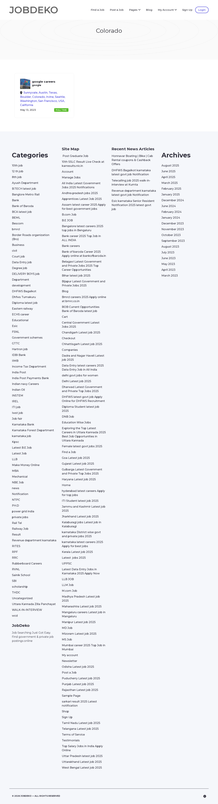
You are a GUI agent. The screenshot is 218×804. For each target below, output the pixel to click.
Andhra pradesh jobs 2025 (80, 193)
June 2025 (168, 171)
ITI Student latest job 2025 (80, 500)
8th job (17, 177)
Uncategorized (22, 598)
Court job (18, 256)
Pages (133, 9)
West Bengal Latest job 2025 (82, 767)
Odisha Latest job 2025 (78, 666)
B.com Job (69, 214)
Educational (20, 320)
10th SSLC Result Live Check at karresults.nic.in (83, 163)
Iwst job (17, 413)
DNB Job (68, 416)
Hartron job (20, 349)
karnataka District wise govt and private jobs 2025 (81, 534)
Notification (20, 494)
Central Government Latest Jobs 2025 (80, 324)
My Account (166, 9)
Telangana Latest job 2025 (80, 728)
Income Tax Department (29, 366)
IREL (15, 401)
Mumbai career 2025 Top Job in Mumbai (83, 647)
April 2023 (168, 269)
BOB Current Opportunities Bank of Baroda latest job (80, 309)
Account (67, 171)
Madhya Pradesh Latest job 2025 (81, 598)
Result (16, 534)
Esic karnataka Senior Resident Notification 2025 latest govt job (133, 205)
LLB (14, 459)
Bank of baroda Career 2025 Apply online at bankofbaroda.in (84, 253)
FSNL (15, 331)
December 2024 (172, 200)
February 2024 (171, 211)
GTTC (16, 343)
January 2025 (170, 194)
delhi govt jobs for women (80, 375)
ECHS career (20, 314)
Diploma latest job (25, 302)
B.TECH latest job (24, 188)
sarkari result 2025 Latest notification (79, 703)
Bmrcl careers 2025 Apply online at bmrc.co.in (84, 299)
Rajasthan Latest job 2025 (80, 690)
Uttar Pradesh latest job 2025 (82, 756)
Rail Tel (17, 523)
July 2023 (167, 252)
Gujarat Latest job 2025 (78, 463)
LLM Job (68, 585)
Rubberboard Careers (27, 563)
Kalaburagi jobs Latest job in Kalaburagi (81, 524)
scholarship (20, 586)
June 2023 (168, 258)
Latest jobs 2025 (74, 557)
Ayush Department (25, 183)
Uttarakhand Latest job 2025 (82, 761)
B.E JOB (67, 220)
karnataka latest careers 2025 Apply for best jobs (82, 544)
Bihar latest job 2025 (76, 275)
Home (66, 485)
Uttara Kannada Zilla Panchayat (34, 604)
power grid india (23, 511)
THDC (16, 592)
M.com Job (69, 590)
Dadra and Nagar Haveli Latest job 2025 (83, 357)
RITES (16, 546)
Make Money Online (26, 465)
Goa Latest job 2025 (76, 458)
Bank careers (71, 246)
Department (20, 279)
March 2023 (169, 275)
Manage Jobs (71, 177)
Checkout (68, 338)
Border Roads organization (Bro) (30, 237)
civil (14, 250)
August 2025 (170, 165)
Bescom (18, 223)
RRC (15, 557)
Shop (65, 711)
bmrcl (16, 229)
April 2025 (168, 177)
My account (70, 655)
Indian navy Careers (25, 384)
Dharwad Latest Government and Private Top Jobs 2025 (82, 389)
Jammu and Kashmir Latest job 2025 (83, 508)
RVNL (16, 569)
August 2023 (170, 246)
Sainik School (21, 575)
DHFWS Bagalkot (24, 291)
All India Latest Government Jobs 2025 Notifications (81, 185)
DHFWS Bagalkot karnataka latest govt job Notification (131, 172)
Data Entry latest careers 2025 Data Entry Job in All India (83, 367)
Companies (70, 349)
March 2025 (169, 183)
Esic (15, 326)
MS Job (67, 639)
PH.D (15, 505)
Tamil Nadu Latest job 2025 (81, 723)
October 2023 (171, 235)
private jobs (20, 517)
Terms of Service (73, 734)
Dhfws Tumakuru (24, 297)
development (21, 285)
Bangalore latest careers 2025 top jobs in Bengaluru (82, 228)
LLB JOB (68, 579)
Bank (15, 200)
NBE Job (18, 482)
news (15, 488)
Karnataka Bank (23, 424)
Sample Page (71, 695)
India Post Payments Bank (30, 378)
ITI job (16, 407)
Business (18, 245)
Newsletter (69, 661)
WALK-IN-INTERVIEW (27, 609)
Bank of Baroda (23, 206)
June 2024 (168, 206)
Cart (65, 316)
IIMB (15, 360)
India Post (19, 372)
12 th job (17, 171)
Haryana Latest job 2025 (79, 479)
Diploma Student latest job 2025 (80, 408)
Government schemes (27, 337)
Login (202, 9)
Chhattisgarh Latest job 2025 (82, 344)
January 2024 (170, 217)
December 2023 (172, 223)
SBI (14, 581)
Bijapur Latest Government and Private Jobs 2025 (83, 283)
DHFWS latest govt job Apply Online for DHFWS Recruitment (83, 399)
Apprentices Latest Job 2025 (82, 199)
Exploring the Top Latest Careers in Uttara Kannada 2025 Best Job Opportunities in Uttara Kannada (84, 434)
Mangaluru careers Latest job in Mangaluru (83, 614)
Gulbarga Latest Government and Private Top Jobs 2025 (82, 471)
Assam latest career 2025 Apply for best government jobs (84, 206)
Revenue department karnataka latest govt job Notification (134, 192)
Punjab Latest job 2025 (78, 684)
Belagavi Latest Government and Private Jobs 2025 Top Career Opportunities (82, 265)
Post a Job (117, 9)
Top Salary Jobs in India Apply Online (82, 748)
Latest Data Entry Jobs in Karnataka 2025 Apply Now (81, 571)
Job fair (17, 418)
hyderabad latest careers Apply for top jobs (83, 493)
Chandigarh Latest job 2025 (81, 332)
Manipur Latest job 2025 (79, 622)
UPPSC (67, 563)
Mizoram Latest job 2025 (79, 633)
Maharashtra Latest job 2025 (82, 606)
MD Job (67, 628)
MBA (15, 470)
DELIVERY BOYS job (26, 273)
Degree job (19, 268)
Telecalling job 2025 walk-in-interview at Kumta (131, 182)
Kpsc (15, 441)
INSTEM (17, 395)
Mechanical (20, 476)
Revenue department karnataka (34, 540)
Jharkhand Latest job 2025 (80, 516)
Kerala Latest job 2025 (77, 552)
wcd (15, 615)
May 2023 (168, 264)
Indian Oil (18, 389)
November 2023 (172, 229)
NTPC (16, 499)
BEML (16, 217)
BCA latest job (22, 211)
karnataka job (21, 436)
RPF (15, 552)
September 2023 (173, 240)
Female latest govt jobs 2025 (82, 446)
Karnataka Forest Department (33, 430)
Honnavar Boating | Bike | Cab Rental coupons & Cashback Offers (132, 160)
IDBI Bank (19, 355)
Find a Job (97, 9)
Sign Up (187, 9)
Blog (149, 9)
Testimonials (71, 740)
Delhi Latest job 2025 (76, 381)
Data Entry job (22, 262)
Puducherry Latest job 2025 (81, 678)
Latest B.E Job (22, 447)
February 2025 (171, 188)
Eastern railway (22, 308)
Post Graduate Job (75, 156)
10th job (17, 165)
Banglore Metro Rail (26, 194)
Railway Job (20, 528)
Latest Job (19, 453)
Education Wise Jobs (76, 422)
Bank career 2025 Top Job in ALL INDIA (81, 238)
